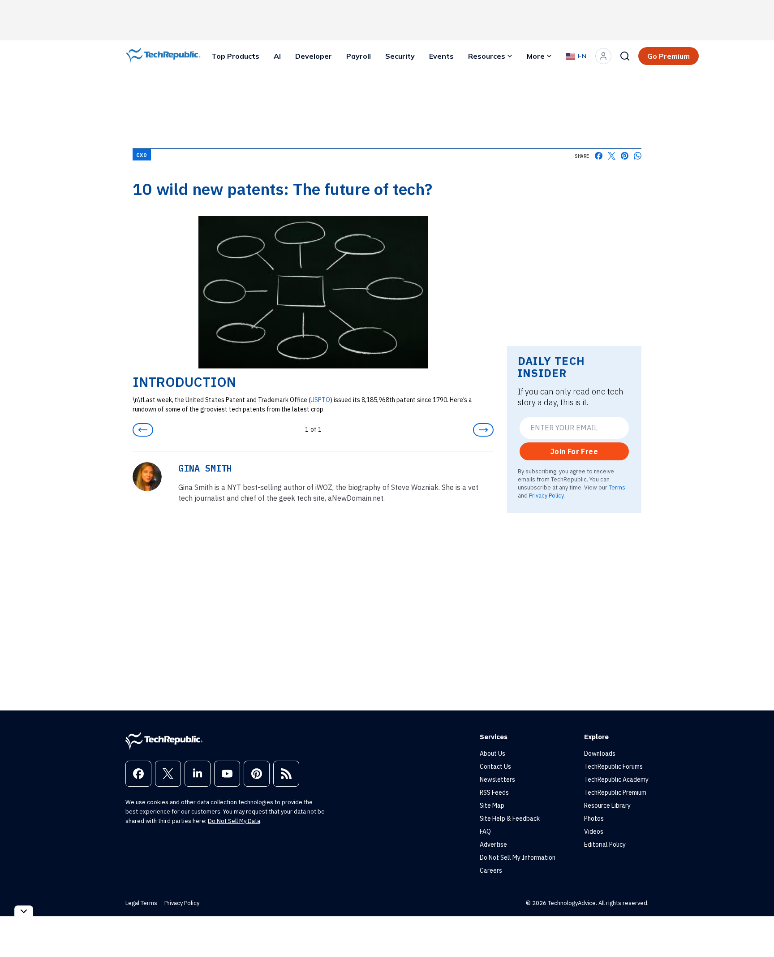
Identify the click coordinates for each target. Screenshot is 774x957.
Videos (593, 831)
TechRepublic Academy (616, 779)
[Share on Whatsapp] (637, 156)
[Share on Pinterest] (624, 156)
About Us (492, 753)
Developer (313, 56)
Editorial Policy (605, 844)
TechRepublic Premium (615, 792)
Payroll (358, 56)
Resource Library (607, 805)
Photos (594, 818)
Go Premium (668, 56)
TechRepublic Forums (613, 766)
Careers (491, 870)
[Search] (625, 56)
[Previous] (143, 430)
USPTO (320, 400)
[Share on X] (611, 156)
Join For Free (574, 451)
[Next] (483, 430)
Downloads (599, 753)
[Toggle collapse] (23, 911)
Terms (617, 487)
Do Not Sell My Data (234, 821)
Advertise (493, 844)
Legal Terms (141, 903)
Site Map (492, 805)
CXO (141, 155)
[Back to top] (756, 929)
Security (400, 56)
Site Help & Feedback (510, 818)
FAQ (485, 831)
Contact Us (495, 766)
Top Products (235, 56)
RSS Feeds (494, 792)
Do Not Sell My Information (517, 857)
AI (277, 56)
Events (441, 56)
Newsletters (497, 779)
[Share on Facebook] (598, 156)
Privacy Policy (546, 495)
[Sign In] (603, 56)
